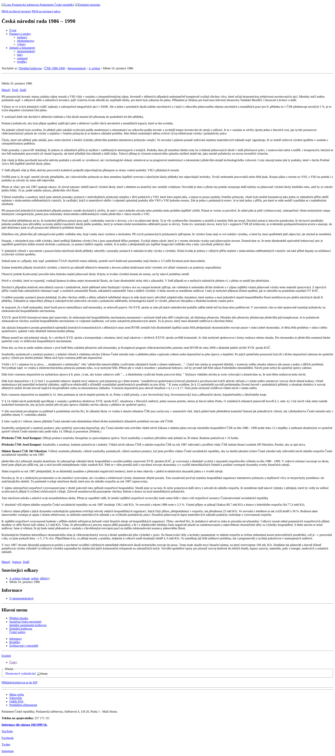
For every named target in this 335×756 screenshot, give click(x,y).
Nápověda (15, 698)
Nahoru (16, 562)
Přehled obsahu (18, 618)
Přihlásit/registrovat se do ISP (19, 682)
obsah (26, 578)
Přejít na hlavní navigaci (16, 11)
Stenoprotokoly (76, 68)
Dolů (15, 90)
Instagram (8, 751)
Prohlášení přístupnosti (23, 705)
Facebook (8, 738)
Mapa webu (16, 694)
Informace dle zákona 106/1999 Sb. (24, 724)
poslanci (22, 37)
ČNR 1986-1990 (54, 68)
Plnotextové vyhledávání (20, 673)
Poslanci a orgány (20, 33)
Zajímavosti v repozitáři (23, 645)
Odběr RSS (16, 701)
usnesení (22, 58)
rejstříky (22, 61)
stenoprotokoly (26, 51)
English (6, 655)
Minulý (6, 90)
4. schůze (94, 68)
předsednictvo (25, 40)
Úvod (12, 30)
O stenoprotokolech (21, 598)
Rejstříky (14, 642)
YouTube (7, 731)
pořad (34, 578)
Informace (15, 638)
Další (23, 90)
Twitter (6, 744)
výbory (21, 44)
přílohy (44, 578)
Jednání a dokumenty (22, 47)
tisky (20, 54)
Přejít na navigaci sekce (46, 11)
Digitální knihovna (30, 68)
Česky (13, 662)
